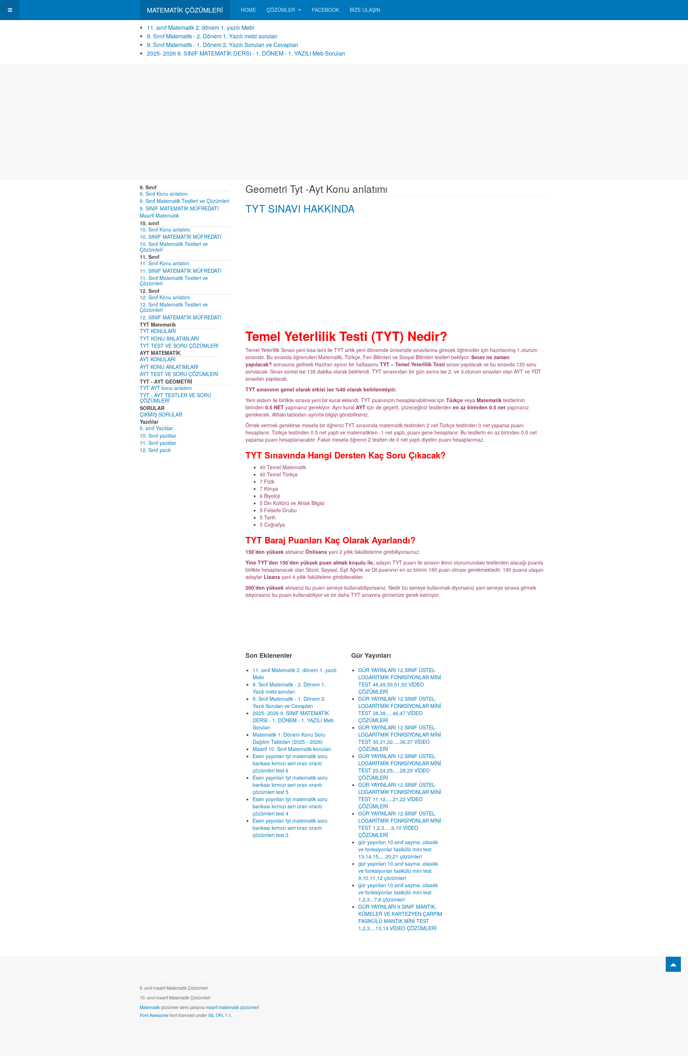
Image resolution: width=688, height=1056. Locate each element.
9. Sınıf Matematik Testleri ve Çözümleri (184, 200)
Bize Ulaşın (365, 9)
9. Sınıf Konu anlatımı (163, 193)
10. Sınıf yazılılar (158, 435)
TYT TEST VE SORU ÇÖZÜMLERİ (179, 345)
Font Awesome (154, 1015)
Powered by (515, 980)
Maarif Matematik (159, 215)
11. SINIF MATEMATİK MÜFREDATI (180, 270)
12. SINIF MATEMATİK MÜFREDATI (180, 317)
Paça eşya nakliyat (192, 978)
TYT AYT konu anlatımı (166, 387)
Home (248, 9)
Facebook (325, 9)
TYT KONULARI (158, 330)
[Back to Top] (673, 964)
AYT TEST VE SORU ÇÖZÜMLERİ (179, 373)
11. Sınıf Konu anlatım (164, 263)
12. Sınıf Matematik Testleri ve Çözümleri (174, 307)
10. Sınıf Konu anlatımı (165, 229)
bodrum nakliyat (155, 978)
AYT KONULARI (158, 359)
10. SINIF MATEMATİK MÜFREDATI (180, 236)
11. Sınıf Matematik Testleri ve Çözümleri (174, 280)
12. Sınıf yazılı (155, 449)
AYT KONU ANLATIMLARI (169, 366)
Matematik (150, 1007)
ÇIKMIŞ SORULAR (161, 414)
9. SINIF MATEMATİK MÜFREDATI (179, 208)
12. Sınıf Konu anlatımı (165, 297)
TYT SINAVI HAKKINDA (300, 208)
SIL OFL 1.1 (219, 1015)
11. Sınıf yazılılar (158, 442)
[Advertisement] (344, 122)
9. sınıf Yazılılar (156, 428)
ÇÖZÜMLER (281, 9)
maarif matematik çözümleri (232, 1007)
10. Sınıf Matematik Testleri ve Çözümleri (174, 246)
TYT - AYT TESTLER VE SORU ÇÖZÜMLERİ (175, 397)
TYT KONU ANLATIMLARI (169, 338)
